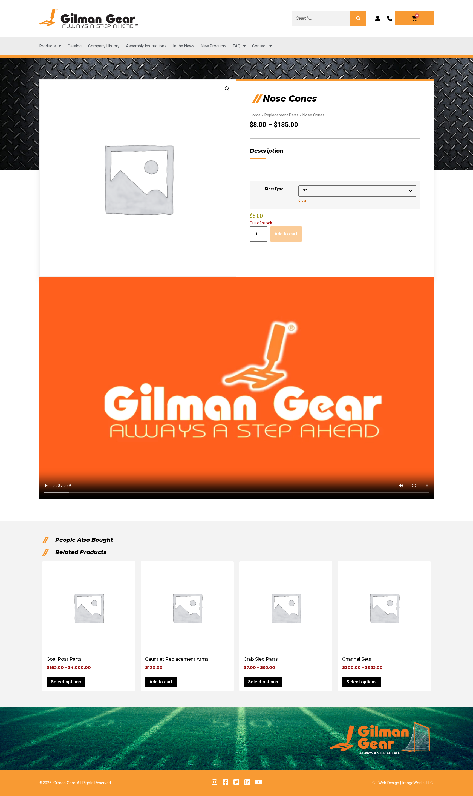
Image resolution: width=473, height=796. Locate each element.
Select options (66, 681)
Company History (103, 46)
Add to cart (286, 233)
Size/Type (274, 189)
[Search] (358, 18)
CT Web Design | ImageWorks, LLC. (403, 783)
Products (47, 46)
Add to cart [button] (160, 681)
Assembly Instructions (146, 46)
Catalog (75, 46)
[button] (227, 89)
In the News (183, 46)
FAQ (236, 46)
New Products (213, 46)
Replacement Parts (281, 115)
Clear (302, 200)
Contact (259, 46)
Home (255, 115)
